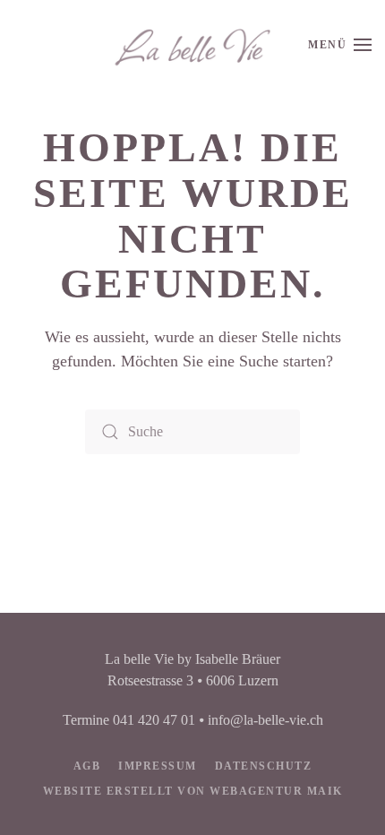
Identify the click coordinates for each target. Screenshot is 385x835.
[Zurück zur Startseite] (192, 45)
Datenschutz (263, 766)
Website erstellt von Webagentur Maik (193, 791)
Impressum (157, 766)
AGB (87, 766)
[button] (340, 45)
